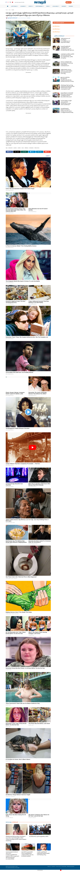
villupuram (10, 147)
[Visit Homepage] (40, 2)
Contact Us (53, 866)
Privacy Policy (64, 866)
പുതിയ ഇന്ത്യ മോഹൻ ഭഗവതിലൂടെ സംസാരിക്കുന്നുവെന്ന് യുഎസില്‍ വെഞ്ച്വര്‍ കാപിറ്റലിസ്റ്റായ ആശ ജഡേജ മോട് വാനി (67, 42)
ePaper (69, 2)
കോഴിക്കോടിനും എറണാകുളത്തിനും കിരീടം (38, 836)
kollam (19, 147)
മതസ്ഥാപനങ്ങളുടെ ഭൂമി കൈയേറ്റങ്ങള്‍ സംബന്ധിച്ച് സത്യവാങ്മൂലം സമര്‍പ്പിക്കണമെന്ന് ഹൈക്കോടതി (67, 64)
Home (7, 9)
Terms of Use (58, 866)
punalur (15, 147)
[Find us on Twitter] (10, 2)
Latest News (14, 6)
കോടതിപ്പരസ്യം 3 (56, 31)
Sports (30, 6)
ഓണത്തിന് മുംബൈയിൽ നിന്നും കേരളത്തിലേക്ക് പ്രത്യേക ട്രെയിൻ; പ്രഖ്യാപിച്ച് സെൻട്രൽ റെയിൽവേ (27, 854)
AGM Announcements (70, 866)
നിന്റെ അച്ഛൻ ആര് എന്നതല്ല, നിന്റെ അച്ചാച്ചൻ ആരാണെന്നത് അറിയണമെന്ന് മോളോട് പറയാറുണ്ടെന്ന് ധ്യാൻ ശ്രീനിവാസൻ (67, 87)
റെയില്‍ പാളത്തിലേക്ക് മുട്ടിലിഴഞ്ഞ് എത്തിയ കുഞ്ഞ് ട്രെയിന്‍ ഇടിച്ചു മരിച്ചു (43, 853)
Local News (55, 6)
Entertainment (39, 6)
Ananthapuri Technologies (15, 867)
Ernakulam (31, 147)
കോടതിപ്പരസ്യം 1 (56, 26)
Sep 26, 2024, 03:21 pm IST (22, 18)
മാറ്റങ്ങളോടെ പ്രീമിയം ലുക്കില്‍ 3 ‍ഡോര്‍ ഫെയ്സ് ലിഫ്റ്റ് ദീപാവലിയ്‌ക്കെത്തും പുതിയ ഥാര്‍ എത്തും (67, 56)
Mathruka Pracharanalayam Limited (12, 866)
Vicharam (22, 6)
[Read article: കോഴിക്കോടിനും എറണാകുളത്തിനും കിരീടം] (40, 829)
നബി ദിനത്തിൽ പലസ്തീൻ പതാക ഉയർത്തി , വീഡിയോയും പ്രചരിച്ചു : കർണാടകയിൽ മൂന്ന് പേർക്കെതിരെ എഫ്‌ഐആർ (67, 103)
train (23, 147)
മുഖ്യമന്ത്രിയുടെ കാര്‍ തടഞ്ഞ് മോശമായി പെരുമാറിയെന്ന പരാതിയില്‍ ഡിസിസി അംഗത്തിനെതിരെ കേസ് (67, 95)
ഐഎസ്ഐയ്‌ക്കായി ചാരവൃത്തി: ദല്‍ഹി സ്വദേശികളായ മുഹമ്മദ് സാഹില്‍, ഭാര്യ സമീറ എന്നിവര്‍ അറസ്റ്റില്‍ (67, 49)
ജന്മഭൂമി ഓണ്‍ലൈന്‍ (12, 18)
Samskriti (64, 6)
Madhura (26, 147)
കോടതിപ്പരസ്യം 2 (56, 29)
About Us (49, 866)
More (47, 6)
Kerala (13, 9)
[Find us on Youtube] (12, 2)
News (10, 9)
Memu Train (37, 147)
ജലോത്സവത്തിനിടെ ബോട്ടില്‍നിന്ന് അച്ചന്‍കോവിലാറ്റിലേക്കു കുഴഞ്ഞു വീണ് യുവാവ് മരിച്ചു (67, 79)
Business (71, 6)
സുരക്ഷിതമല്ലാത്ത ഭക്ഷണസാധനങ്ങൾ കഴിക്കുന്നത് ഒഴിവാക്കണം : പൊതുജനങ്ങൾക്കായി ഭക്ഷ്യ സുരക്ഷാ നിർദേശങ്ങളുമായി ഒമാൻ (67, 112)
